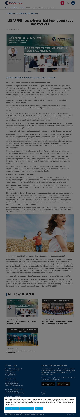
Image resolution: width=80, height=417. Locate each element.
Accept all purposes (12, 409)
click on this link (9, 404)
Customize (39, 409)
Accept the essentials (26, 409)
